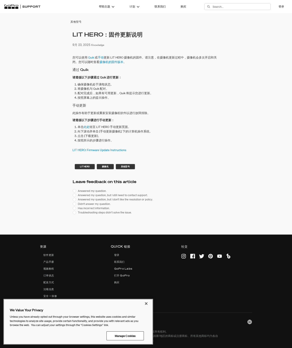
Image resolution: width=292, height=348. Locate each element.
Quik (91, 57)
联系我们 (160, 6)
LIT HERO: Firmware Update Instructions (99, 150)
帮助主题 (104, 6)
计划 (132, 6)
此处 (87, 127)
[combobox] (241, 6)
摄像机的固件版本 (111, 62)
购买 (183, 6)
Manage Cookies (125, 336)
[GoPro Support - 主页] (22, 6)
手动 (101, 57)
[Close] (146, 303)
